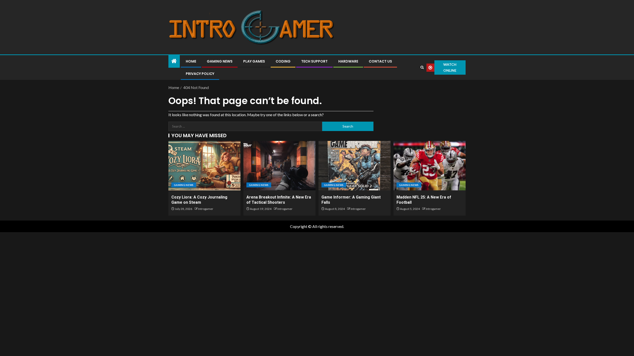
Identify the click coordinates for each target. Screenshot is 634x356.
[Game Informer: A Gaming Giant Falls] (354, 165)
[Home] (174, 61)
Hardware (348, 61)
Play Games (254, 61)
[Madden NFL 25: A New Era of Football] (430, 165)
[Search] (422, 67)
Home (191, 61)
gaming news (184, 184)
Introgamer (205, 209)
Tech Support (314, 61)
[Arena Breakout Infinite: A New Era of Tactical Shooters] (279, 165)
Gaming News (220, 61)
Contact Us (380, 61)
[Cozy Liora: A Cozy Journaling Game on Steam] (204, 165)
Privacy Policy (200, 73)
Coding (283, 61)
